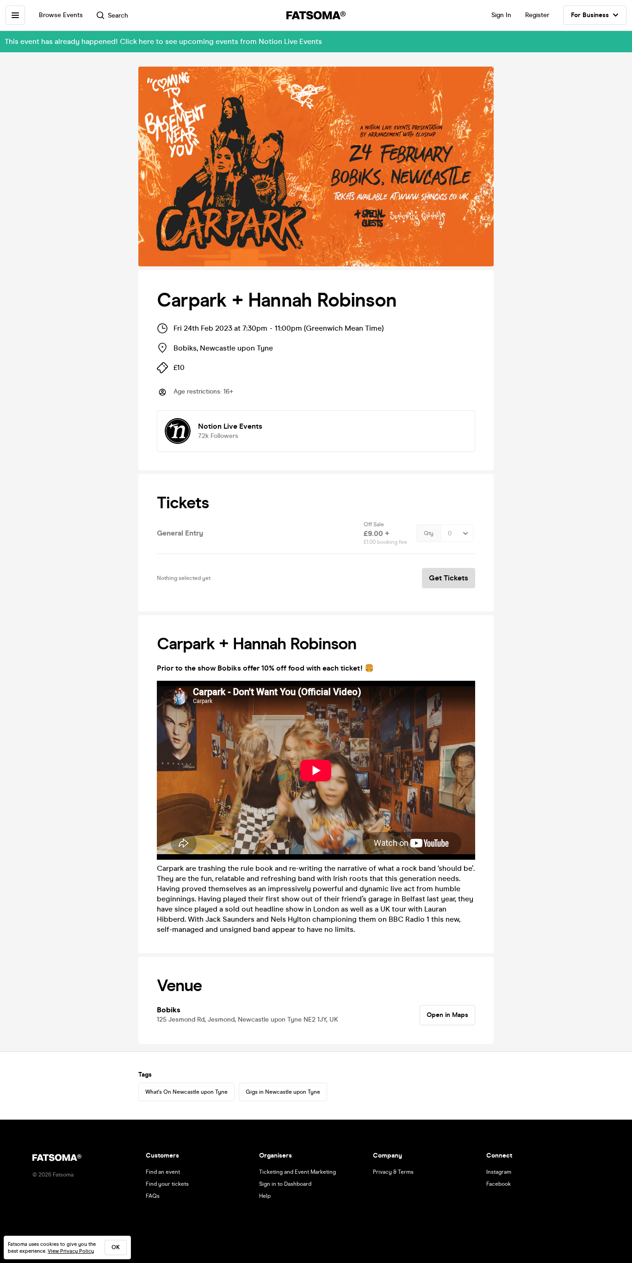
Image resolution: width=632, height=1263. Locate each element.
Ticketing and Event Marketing (297, 1172)
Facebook (498, 1184)
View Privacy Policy (71, 1251)
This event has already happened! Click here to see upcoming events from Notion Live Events (163, 41)
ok (116, 1247)
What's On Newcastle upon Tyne (186, 1092)
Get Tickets (448, 577)
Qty (429, 533)
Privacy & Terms (393, 1172)
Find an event (163, 1172)
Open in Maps (447, 1015)
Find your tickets (167, 1184)
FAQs (153, 1196)
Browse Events (61, 15)
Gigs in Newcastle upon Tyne (283, 1092)
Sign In (501, 15)
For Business (590, 15)
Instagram (498, 1172)
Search (118, 15)
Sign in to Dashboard (285, 1184)
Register (537, 15)
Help (265, 1196)
